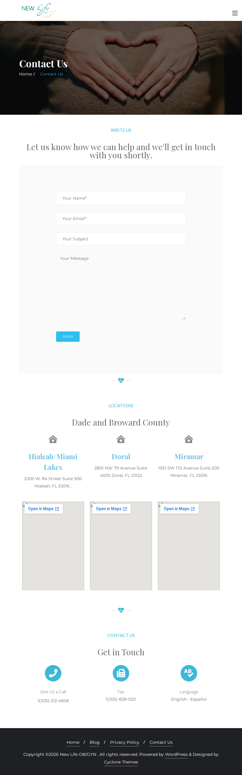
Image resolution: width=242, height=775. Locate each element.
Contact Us (161, 742)
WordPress (176, 754)
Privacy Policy (124, 742)
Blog (95, 742)
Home (25, 74)
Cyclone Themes (121, 762)
